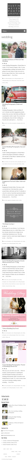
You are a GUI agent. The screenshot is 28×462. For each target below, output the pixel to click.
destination (7, 161)
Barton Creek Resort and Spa (6, 283)
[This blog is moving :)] (14, 213)
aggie (4, 123)
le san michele (9, 123)
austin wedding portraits (12, 80)
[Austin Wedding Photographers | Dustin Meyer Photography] (14, 9)
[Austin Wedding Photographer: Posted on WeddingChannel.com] (14, 352)
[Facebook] (3, 399)
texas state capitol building (17, 163)
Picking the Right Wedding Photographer (14, 417)
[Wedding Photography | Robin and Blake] (14, 94)
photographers (14, 123)
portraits (17, 200)
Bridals (17, 243)
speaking (3, 337)
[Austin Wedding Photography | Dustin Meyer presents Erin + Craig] (14, 253)
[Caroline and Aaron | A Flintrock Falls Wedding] (14, 49)
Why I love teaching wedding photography (15, 411)
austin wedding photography (11, 243)
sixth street (9, 163)
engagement (9, 200)
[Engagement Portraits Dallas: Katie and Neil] (14, 173)
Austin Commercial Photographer (11, 440)
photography (18, 123)
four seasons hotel (11, 161)
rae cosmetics (17, 283)
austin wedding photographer (7, 78)
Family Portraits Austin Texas (10, 442)
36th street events (5, 279)
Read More (15, 75)
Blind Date (13, 283)
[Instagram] (7, 399)
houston (16, 161)
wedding (6, 82)
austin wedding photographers (16, 78)
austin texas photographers (7, 241)
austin (6, 123)
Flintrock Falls (19, 80)
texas (24, 123)
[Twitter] (5, 399)
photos (22, 123)
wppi (9, 337)
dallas (6, 200)
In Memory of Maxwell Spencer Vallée (15, 423)
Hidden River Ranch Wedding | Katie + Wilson (17, 406)
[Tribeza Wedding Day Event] (14, 308)
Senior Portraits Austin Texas (10, 444)
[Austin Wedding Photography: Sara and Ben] (14, 137)
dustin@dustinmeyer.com (9, 435)
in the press (17, 387)
